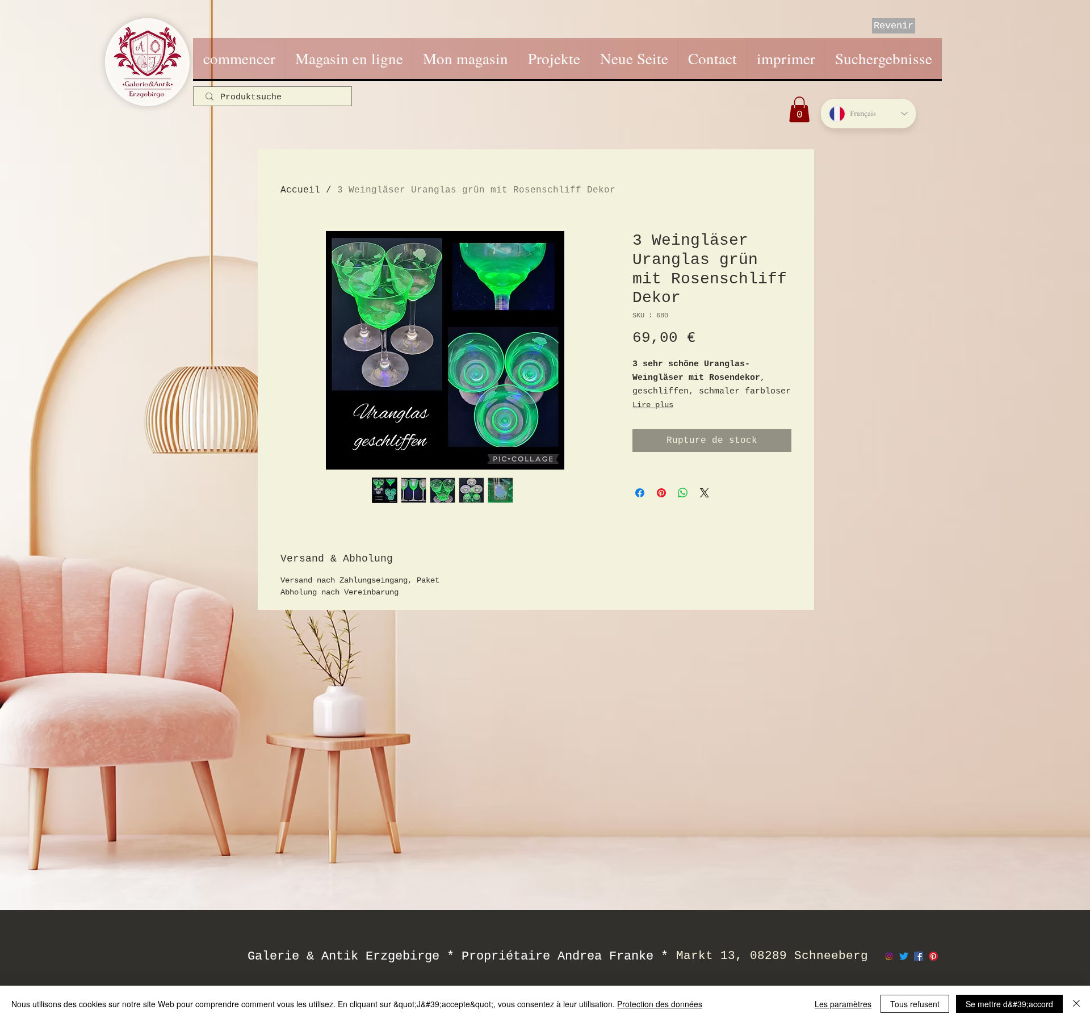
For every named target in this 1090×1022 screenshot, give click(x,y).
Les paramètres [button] (843, 1004)
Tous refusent (915, 1004)
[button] (799, 109)
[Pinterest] (933, 956)
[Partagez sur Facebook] (640, 493)
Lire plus (652, 404)
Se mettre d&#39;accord (1009, 1004)
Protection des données (659, 1004)
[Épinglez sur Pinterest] (661, 493)
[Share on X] (704, 493)
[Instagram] (889, 956)
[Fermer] (1076, 1004)
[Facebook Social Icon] (918, 956)
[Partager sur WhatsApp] (683, 493)
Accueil (300, 190)
